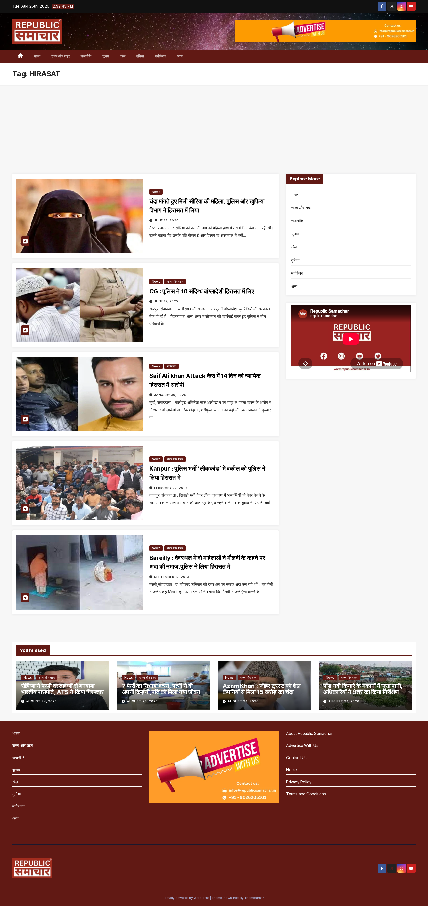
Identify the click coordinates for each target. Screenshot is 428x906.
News (156, 192)
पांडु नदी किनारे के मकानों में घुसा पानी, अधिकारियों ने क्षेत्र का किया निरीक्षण (362, 689)
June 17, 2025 (166, 301)
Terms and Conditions (306, 793)
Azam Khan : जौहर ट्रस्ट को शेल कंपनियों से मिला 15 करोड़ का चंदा (262, 689)
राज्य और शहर (60, 56)
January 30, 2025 (170, 395)
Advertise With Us (302, 745)
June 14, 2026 (166, 220)
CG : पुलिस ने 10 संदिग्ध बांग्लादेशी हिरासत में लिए (201, 291)
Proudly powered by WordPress (187, 898)
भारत (37, 56)
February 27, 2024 (171, 488)
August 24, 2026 (41, 701)
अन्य (180, 56)
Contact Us (296, 757)
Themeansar (254, 898)
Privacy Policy (298, 781)
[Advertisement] (214, 122)
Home (291, 769)
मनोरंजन (160, 56)
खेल (123, 56)
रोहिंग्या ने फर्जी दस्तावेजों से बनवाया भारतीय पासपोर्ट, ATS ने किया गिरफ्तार (62, 689)
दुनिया (140, 56)
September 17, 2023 (171, 577)
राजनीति (86, 56)
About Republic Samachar (309, 733)
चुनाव (105, 56)
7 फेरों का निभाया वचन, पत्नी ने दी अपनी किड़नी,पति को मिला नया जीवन (161, 689)
